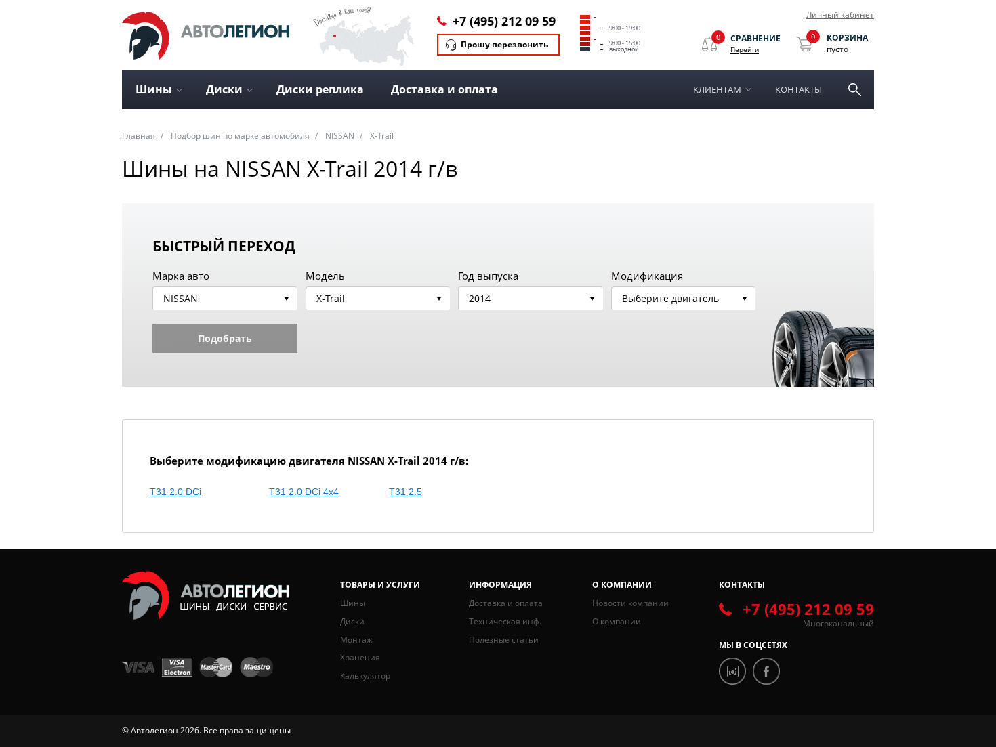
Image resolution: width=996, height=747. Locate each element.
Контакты (798, 89)
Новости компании (630, 603)
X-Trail (382, 136)
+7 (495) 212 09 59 (504, 21)
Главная (138, 136)
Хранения (360, 657)
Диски (352, 621)
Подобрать (225, 338)
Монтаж (356, 639)
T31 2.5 (405, 491)
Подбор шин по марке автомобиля (240, 136)
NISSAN (339, 136)
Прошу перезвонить (504, 44)
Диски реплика (320, 89)
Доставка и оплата (444, 89)
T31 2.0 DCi (175, 491)
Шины (352, 603)
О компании (616, 621)
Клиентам (717, 89)
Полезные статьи (504, 639)
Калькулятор (365, 675)
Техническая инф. (505, 621)
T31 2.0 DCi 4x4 (304, 491)
